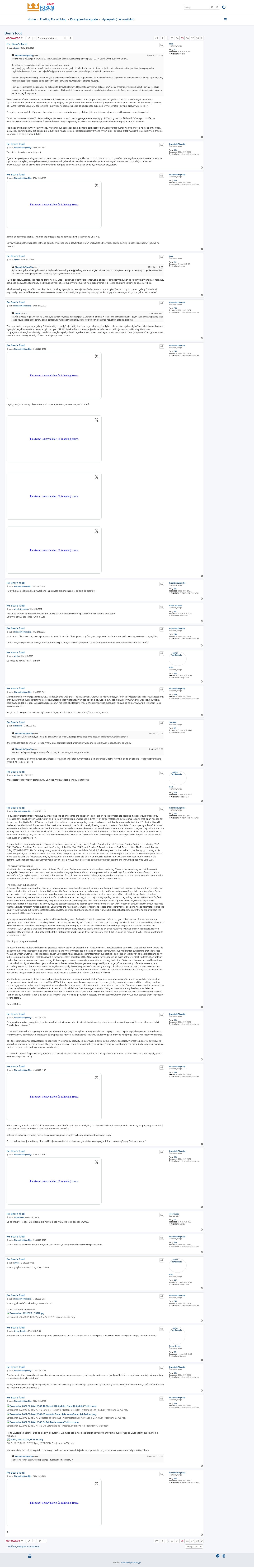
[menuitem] (224, 7)
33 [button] (172, 38)
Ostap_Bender (175, 1346)
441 (175, 1352)
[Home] (40, 7)
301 (175, 611)
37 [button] (192, 38)
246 (175, 150)
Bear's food (13, 33)
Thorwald (172, 722)
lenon (171, 44)
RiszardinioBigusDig (24, 55)
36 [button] (187, 38)
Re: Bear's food (17, 44)
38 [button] (197, 38)
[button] (156, 38)
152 (175, 50)
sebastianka (174, 1214)
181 (175, 728)
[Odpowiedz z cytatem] (161, 45)
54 (175, 1220)
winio (171, 667)
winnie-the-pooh (175, 606)
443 (175, 673)
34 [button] (177, 38)
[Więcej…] (225, 19)
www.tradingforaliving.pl (131, 1562)
